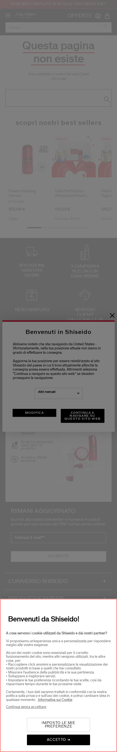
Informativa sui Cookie (54, 700)
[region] (58, 675)
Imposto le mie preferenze (58, 724)
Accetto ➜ (58, 740)
